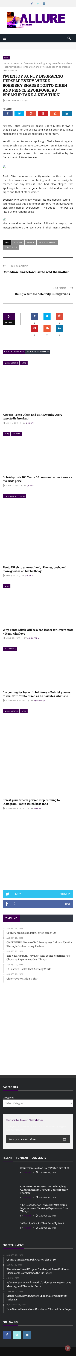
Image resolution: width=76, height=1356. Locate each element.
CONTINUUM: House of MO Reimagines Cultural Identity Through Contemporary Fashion (34, 49)
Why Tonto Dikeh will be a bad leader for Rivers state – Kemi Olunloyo (38, 631)
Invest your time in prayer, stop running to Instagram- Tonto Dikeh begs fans (31, 802)
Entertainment (11, 496)
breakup (30, 242)
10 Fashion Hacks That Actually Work (42, 1223)
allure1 (30, 423)
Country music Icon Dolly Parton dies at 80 (26, 44)
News (6, 58)
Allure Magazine (11, 363)
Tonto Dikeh (11, 247)
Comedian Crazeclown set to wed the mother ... (37, 272)
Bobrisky (18, 242)
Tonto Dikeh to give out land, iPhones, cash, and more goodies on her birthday (34, 569)
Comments (39, 1157)
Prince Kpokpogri (47, 242)
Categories (8, 1097)
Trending (16, 434)
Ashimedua (33, 638)
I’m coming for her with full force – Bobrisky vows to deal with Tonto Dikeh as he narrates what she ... (37, 694)
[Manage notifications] (68, 1348)
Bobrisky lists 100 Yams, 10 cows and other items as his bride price (37, 479)
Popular (22, 1157)
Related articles (14, 351)
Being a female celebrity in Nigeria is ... (44, 294)
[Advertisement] (38, 858)
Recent (7, 1157)
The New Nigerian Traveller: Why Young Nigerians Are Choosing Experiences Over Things (44, 1208)
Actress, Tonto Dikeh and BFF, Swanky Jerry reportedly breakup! (32, 416)
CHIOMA (31, 485)
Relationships (10, 649)
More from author (38, 351)
